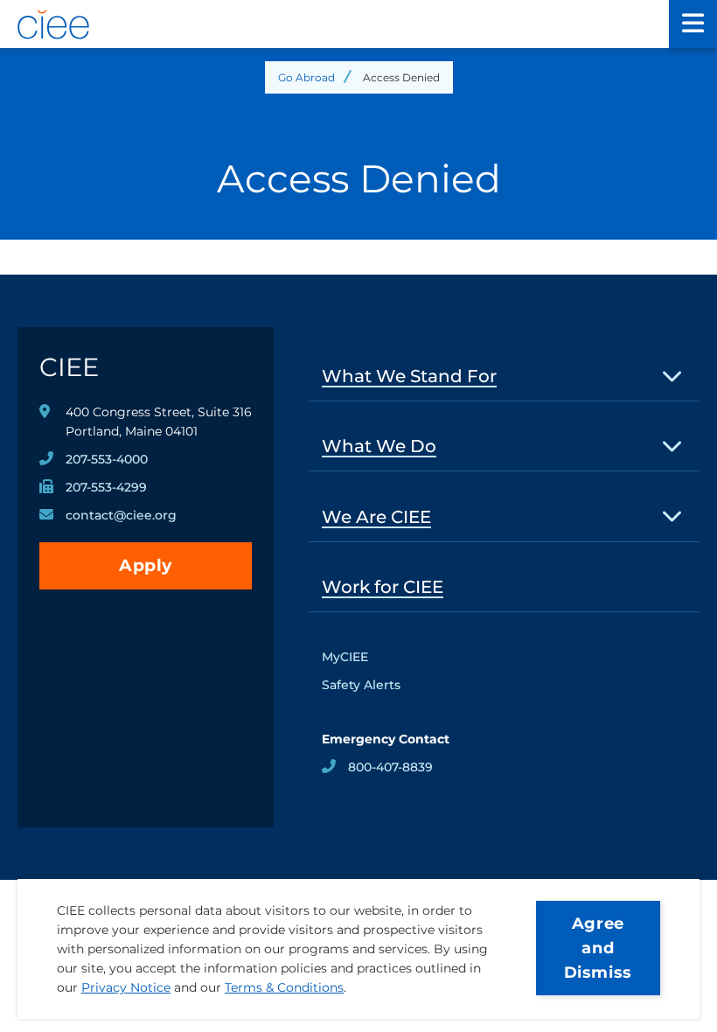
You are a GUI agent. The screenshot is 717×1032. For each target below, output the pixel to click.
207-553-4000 (107, 459)
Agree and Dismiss (598, 948)
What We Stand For (409, 376)
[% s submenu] (673, 375)
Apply (145, 565)
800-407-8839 (390, 767)
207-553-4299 (106, 487)
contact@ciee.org (121, 515)
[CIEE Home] (334, 24)
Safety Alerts (361, 685)
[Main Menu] (693, 24)
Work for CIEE (382, 586)
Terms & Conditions (284, 987)
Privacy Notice (126, 987)
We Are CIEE (376, 516)
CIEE (69, 367)
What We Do (379, 446)
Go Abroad (306, 77)
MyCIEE (345, 657)
